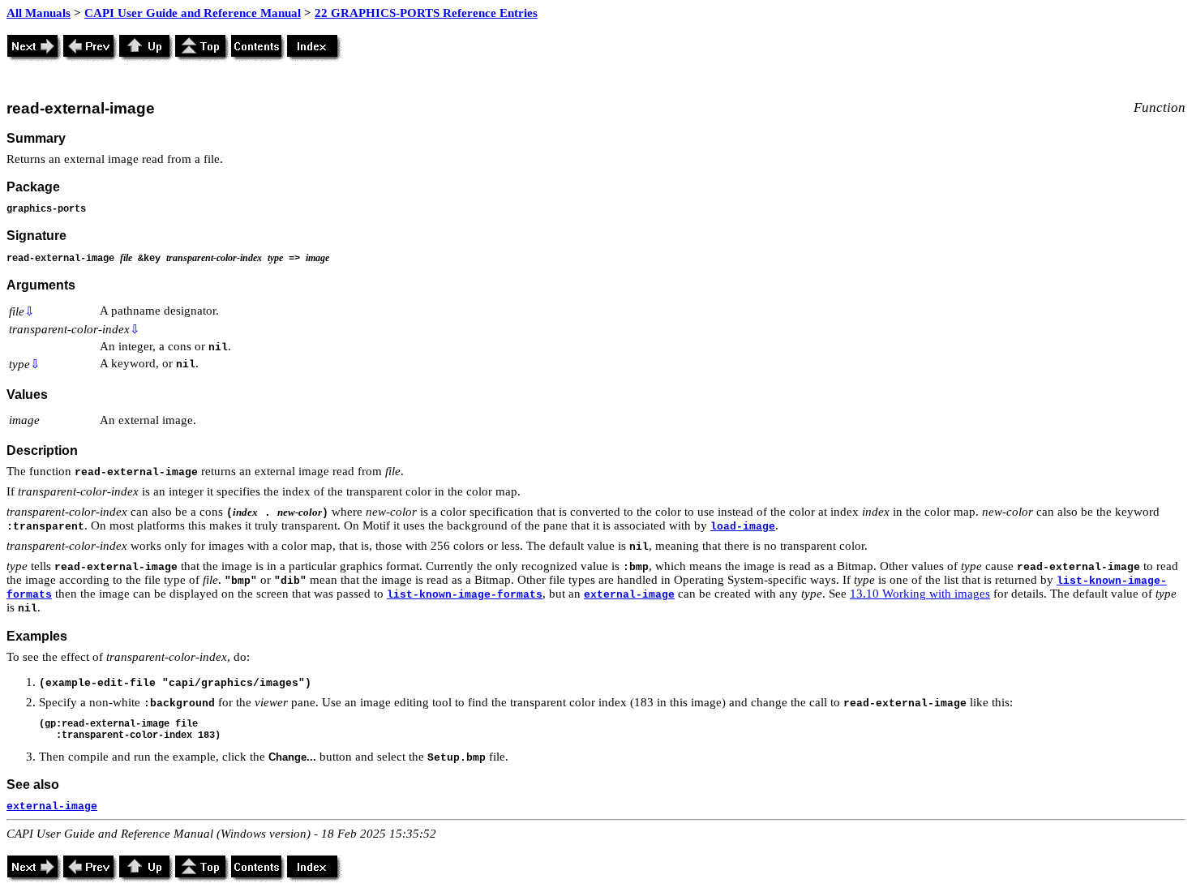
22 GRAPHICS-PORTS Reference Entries (426, 12)
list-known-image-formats (464, 595)
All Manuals (38, 12)
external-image (629, 595)
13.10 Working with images (920, 593)
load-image (742, 527)
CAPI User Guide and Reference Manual (192, 12)
